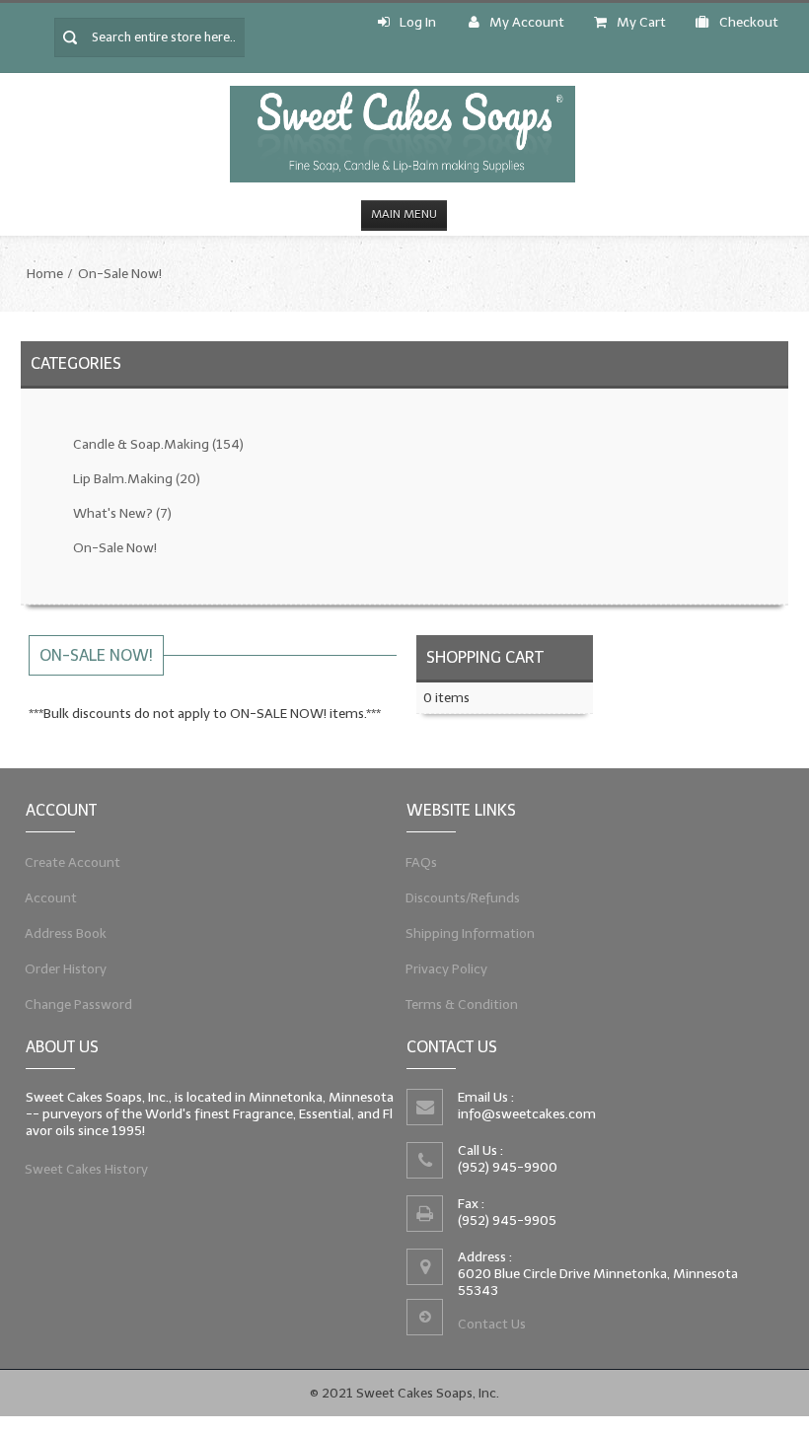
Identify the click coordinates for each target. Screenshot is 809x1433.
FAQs (421, 862)
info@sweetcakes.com (527, 1114)
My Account (526, 22)
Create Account (73, 862)
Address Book (66, 933)
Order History (66, 969)
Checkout (748, 22)
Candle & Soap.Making (158, 444)
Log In (418, 22)
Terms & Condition (462, 1004)
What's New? (122, 513)
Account (51, 898)
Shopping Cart (485, 657)
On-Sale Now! (120, 273)
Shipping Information (470, 933)
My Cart (641, 22)
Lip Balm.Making (136, 478)
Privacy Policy (446, 969)
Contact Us (492, 1324)
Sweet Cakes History (87, 1169)
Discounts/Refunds (463, 898)
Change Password (79, 1004)
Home (45, 273)
